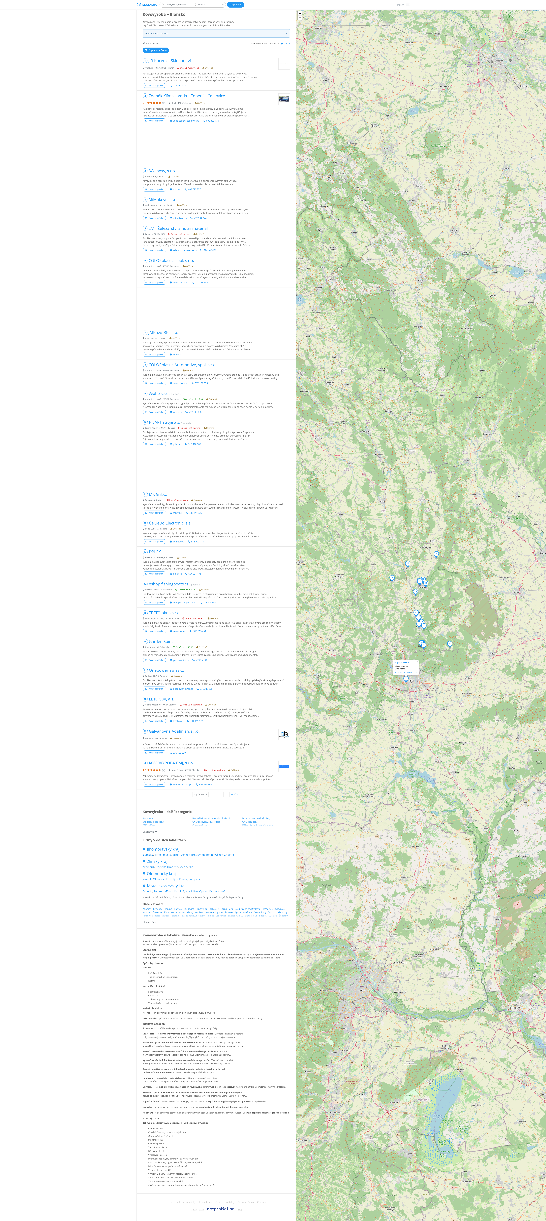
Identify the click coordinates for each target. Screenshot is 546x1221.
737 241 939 (195, 512)
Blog (240, 1209)
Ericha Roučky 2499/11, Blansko (160, 428)
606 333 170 (212, 120)
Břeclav (195, 855)
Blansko (148, 855)
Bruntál (147, 891)
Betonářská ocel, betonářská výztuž (211, 818)
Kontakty (229, 1202)
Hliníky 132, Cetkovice (181, 103)
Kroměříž (148, 867)
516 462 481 (210, 250)
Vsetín (183, 867)
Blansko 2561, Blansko (155, 338)
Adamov (147, 908)
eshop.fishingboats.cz (184, 602)
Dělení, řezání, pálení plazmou (258, 825)
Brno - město (163, 855)
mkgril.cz (177, 512)
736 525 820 (179, 752)
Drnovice (268, 908)
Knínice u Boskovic (152, 912)
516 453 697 (199, 631)
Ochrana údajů (246, 1202)
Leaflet (523, 10)
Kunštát (199, 912)
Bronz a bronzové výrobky (256, 818)
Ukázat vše (148, 831)
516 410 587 (194, 444)
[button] (406, 679)
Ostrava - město (219, 891)
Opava (203, 891)
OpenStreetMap (535, 10)
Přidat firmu (205, 1202)
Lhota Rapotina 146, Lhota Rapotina (162, 618)
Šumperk (194, 879)
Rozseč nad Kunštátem (193, 915)
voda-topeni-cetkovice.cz (186, 120)
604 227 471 (194, 573)
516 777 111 (197, 541)
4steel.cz (177, 354)
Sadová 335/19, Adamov (156, 676)
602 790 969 (205, 784)
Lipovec (219, 912)
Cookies (261, 1202)
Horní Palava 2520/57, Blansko (185, 770)
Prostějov (172, 879)
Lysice (238, 912)
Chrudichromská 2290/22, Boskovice (162, 399)
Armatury (148, 818)
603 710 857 (194, 189)
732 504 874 (200, 218)
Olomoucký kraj (161, 873)
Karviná (179, 891)
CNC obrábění (249, 821)
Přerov (183, 879)
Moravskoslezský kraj (166, 885)
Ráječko (175, 915)
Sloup (254, 915)
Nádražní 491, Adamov (156, 738)
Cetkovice (214, 908)
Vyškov (218, 855)
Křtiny (190, 912)
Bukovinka (201, 908)
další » (234, 794)
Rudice (210, 915)
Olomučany (260, 912)
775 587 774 (179, 85)
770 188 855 (201, 282)
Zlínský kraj (157, 861)
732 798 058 (195, 412)
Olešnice (247, 912)
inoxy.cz (177, 189)
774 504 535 (209, 602)
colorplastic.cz (180, 282)
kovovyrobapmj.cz (182, 784)
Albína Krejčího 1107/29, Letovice (160, 704)
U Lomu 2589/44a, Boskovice (158, 589)
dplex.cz (177, 573)
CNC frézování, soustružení (206, 821)
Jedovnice (279, 908)
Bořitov (178, 908)
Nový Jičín (192, 891)
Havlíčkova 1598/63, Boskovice (159, 557)
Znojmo (229, 855)
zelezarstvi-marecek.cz (185, 250)
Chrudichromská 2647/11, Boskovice (162, 370)
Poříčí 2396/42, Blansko (156, 528)
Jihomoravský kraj (163, 849)
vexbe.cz (177, 412)
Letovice (209, 912)
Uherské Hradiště (167, 867)
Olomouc (159, 879)
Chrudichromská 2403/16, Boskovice (162, 266)
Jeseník (147, 879)
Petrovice (148, 915)
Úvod (169, 1202)
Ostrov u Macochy (277, 912)
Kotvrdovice (170, 912)
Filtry (287, 43)
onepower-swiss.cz (183, 688)
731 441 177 (196, 721)
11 (226, 794)
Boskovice (189, 908)
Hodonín (207, 855)
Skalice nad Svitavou (239, 915)
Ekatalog (149, 5)
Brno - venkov (181, 855)
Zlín (191, 867)
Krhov (182, 912)
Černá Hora (227, 908)
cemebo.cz (178, 541)
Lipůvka (229, 912)
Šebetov (283, 915)
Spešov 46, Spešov (153, 500)
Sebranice (221, 915)
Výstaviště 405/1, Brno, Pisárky (159, 67)
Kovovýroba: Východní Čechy (157, 897)
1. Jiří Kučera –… (402, 662)
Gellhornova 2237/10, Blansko (159, 205)
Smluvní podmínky (186, 1202)
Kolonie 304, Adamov (155, 176)
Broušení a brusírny (153, 821)
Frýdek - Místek (163, 891)
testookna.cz (180, 631)
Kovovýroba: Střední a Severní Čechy (190, 897)
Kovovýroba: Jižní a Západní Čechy (226, 897)
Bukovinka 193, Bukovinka (157, 647)
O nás (218, 1202)
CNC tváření (149, 825)
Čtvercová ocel (200, 825)
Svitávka (273, 915)
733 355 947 (202, 660)
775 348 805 (206, 688)
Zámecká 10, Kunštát (155, 234)
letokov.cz (178, 721)
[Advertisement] (216, 146)
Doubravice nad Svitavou (248, 908)
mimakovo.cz (180, 218)
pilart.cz (177, 444)
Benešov (157, 908)
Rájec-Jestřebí (161, 915)
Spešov (263, 915)
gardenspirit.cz (181, 660)
